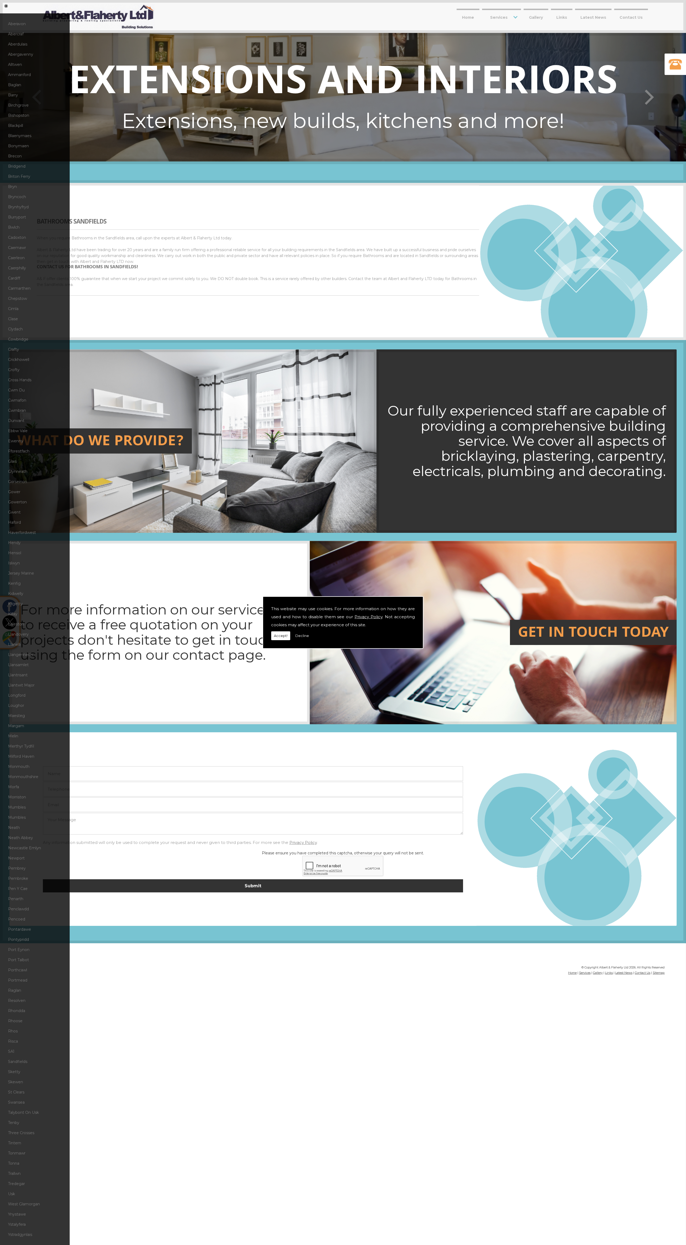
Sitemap (659, 973)
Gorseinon (17, 481)
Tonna (13, 1163)
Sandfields (17, 1061)
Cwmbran (17, 410)
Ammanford (19, 74)
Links (561, 17)
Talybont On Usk (23, 1112)
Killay (12, 614)
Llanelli (14, 644)
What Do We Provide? (100, 442)
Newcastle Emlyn (24, 848)
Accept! (281, 635)
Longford (16, 695)
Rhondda (16, 1010)
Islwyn (14, 563)
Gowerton (17, 502)
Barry (13, 95)
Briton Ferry (19, 176)
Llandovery (18, 634)
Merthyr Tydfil (21, 746)
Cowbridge (18, 339)
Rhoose (15, 1020)
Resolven (16, 1000)
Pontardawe (19, 929)
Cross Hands (19, 380)
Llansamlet (18, 664)
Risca (13, 1041)
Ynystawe (17, 1214)
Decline (302, 635)
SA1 (11, 1051)
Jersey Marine (21, 573)
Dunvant (16, 420)
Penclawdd (18, 909)
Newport (16, 858)
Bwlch (14, 227)
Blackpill (15, 125)
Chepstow (17, 298)
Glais (12, 461)
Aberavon (17, 23)
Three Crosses (21, 1132)
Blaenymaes (19, 135)
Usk (11, 1193)
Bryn (12, 186)
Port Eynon (18, 949)
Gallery (536, 17)
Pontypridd (18, 939)
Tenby (13, 1122)
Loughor (16, 705)
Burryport (17, 217)
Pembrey (17, 868)
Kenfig (14, 583)
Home (468, 17)
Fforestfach (18, 451)
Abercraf (16, 34)
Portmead (17, 980)
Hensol (14, 552)
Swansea (16, 1102)
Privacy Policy (368, 616)
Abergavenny (20, 54)
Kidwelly (15, 593)
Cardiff (14, 278)
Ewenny (15, 441)
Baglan (14, 84)
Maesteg (16, 715)
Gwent (14, 512)
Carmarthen (19, 288)
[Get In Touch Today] (192, 722)
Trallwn (14, 1173)
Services (499, 17)
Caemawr (17, 247)
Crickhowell (18, 359)
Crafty (13, 349)
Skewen (15, 1082)
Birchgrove (18, 105)
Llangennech (20, 654)
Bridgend (16, 166)
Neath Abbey (20, 837)
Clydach (15, 329)
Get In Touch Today (593, 634)
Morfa (13, 786)
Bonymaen (18, 146)
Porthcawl (17, 970)
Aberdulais (17, 44)
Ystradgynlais (20, 1234)
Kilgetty (15, 603)
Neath (14, 827)
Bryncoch (17, 196)
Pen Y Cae (18, 888)
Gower (14, 491)
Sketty (14, 1071)
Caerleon (16, 257)
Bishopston (18, 115)
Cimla (13, 308)
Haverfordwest (22, 532)
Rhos (13, 1031)
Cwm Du (16, 390)
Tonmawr (16, 1153)
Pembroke (18, 878)
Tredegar (16, 1183)
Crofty (14, 369)
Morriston (17, 797)
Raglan (14, 990)
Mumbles (17, 807)
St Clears (16, 1092)
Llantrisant (18, 675)
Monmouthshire (23, 776)
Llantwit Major (21, 685)
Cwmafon (17, 400)
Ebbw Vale (18, 430)
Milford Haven (21, 756)
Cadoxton (17, 237)
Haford (14, 522)
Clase (13, 318)
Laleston (16, 624)
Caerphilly (17, 268)
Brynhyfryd (18, 207)
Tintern (14, 1143)
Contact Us (631, 17)
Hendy (14, 542)
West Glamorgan (24, 1204)
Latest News (593, 17)
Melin (13, 736)
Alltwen (15, 64)
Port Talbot (18, 959)
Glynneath (17, 471)
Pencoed (16, 919)
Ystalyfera (17, 1224)
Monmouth (18, 766)
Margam (16, 725)
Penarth (15, 898)
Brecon (15, 156)
